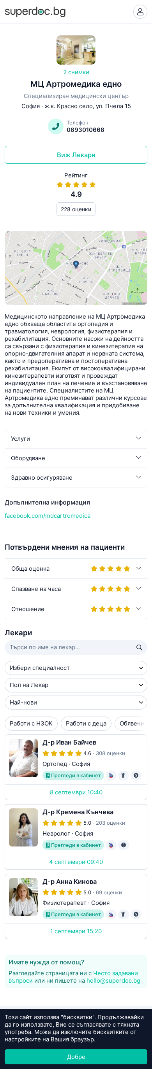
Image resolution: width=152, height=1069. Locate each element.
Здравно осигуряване (41, 477)
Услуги (20, 438)
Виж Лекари (76, 155)
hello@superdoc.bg (113, 980)
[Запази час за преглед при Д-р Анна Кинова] (76, 906)
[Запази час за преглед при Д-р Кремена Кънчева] (76, 836)
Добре (76, 1056)
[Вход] (140, 12)
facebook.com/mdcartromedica (47, 515)
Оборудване (28, 458)
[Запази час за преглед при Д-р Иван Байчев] (76, 767)
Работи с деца (86, 723)
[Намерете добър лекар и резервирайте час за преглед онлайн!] (35, 11)
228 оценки (76, 209)
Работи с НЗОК (31, 723)
